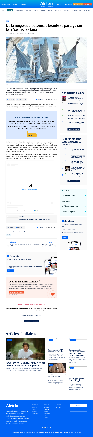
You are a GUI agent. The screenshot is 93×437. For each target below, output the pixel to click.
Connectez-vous (37, 315)
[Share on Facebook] (46, 99)
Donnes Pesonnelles (68, 432)
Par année (58, 407)
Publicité (46, 417)
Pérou (50, 340)
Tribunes (36, 10)
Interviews (28, 10)
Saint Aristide (50, 6)
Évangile (66, 201)
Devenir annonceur (49, 432)
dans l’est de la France (42, 156)
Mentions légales (40, 432)
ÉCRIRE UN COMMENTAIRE (31, 321)
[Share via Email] (54, 99)
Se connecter (69, 4)
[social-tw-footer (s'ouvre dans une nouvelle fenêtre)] (48, 427)
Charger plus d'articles (74, 129)
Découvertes (58, 10)
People (72, 368)
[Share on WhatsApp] (56, 99)
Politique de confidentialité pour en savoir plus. (72, 233)
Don (45, 415)
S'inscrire (10, 270)
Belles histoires (19, 10)
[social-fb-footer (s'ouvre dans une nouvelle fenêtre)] (45, 427)
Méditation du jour (70, 206)
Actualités (43, 10)
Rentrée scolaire (87, 10)
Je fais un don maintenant (16, 292)
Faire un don (31, 135)
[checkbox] (7, 266)
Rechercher (23, 4)
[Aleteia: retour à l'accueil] (46, 3)
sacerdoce (72, 340)
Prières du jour (68, 212)
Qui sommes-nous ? (30, 432)
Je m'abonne (77, 4)
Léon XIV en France (76, 10)
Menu (3, 10)
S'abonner (78, 405)
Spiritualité (66, 10)
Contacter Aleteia (59, 432)
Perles (7, 18)
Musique (9, 340)
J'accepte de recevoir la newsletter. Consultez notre (25, 267)
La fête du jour (68, 196)
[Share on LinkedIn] (49, 99)
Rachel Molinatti (20, 33)
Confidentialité (78, 432)
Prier (9, 10)
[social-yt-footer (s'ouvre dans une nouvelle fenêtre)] (42, 427)
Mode (50, 365)
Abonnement (47, 413)
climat (8, 235)
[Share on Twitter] (51, 99)
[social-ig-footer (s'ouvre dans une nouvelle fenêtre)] (50, 427)
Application (46, 409)
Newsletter (46, 407)
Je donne (86, 4)
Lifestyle (50, 10)
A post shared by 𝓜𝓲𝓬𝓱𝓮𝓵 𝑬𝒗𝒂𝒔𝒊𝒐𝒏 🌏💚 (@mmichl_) (29, 210)
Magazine (46, 411)
